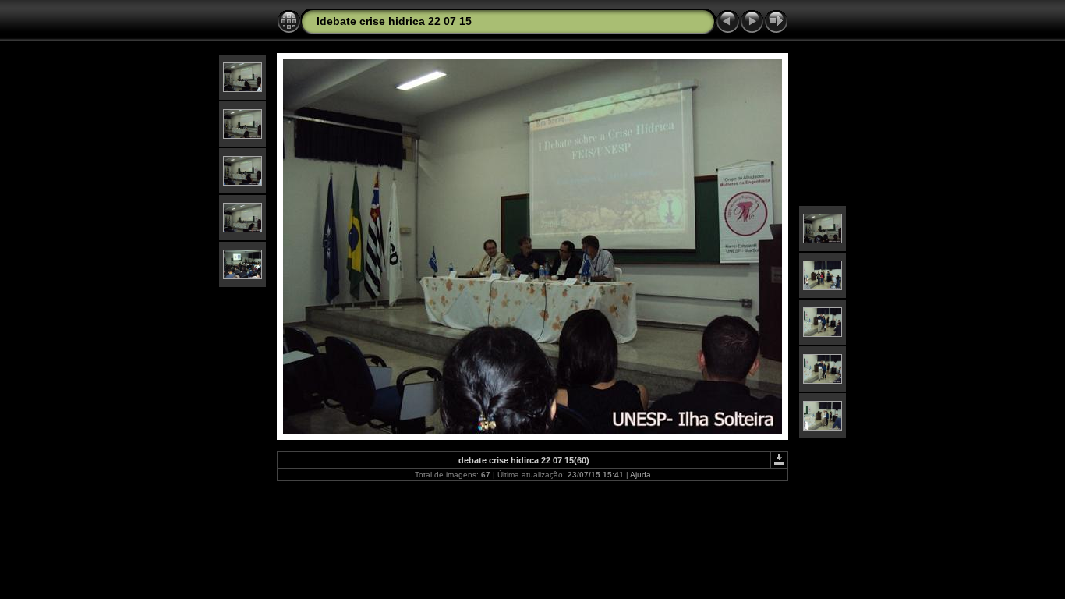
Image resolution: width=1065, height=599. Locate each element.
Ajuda (640, 474)
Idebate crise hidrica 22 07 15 (394, 21)
